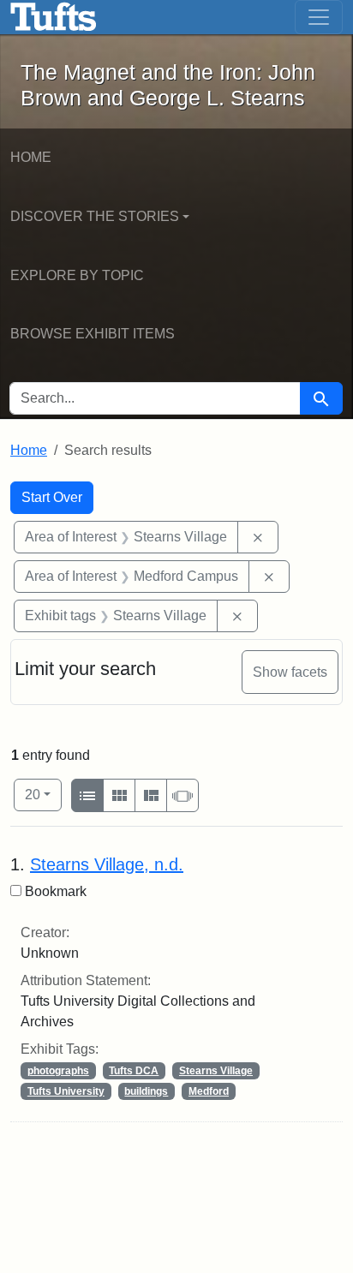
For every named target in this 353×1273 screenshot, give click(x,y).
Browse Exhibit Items (92, 333)
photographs (58, 1071)
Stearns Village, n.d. (106, 864)
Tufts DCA (134, 1071)
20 (43, 794)
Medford (208, 1091)
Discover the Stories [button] (94, 216)
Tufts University (66, 1091)
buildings (146, 1091)
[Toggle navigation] (319, 17)
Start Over (51, 497)
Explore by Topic (77, 275)
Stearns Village (216, 1071)
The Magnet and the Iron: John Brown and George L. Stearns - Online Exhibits (53, 17)
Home (30, 157)
